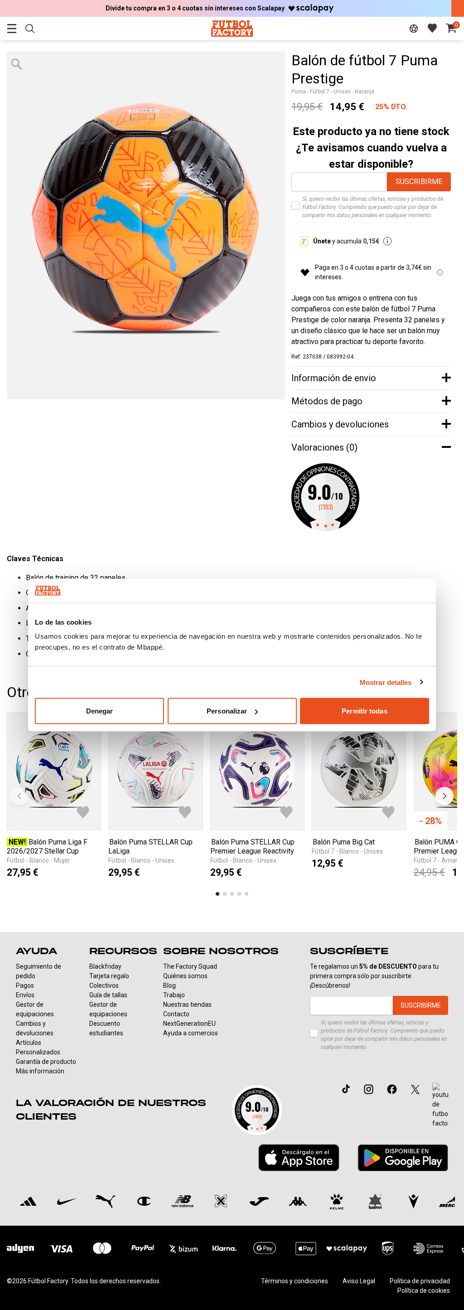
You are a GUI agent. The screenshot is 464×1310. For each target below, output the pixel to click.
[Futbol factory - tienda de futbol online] (232, 28)
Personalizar (227, 711)
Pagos (25, 985)
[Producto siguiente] (444, 796)
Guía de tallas (108, 995)
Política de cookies (423, 1290)
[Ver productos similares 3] (232, 894)
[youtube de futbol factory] (440, 1105)
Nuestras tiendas (187, 1004)
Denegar (99, 711)
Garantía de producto (46, 1061)
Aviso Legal (359, 1281)
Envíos (25, 995)
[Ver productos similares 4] (239, 894)
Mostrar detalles (386, 682)
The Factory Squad (190, 966)
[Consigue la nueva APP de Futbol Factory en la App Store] (298, 1157)
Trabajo (174, 995)
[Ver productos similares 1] (217, 894)
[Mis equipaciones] (414, 29)
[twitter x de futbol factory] (415, 1089)
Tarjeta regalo (109, 976)
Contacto (176, 1014)
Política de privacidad (420, 1281)
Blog (169, 985)
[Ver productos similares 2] (225, 894)
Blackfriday (105, 966)
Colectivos (104, 985)
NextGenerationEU (189, 1023)
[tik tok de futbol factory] (346, 1089)
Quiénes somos (185, 976)
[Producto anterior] (19, 796)
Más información (40, 1071)
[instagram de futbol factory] (368, 1089)
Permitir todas (364, 711)
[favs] (432, 28)
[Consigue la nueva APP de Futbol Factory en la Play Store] (403, 1157)
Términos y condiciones (294, 1281)
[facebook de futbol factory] (392, 1089)
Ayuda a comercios (190, 1033)
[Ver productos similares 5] (246, 894)
